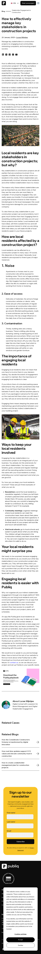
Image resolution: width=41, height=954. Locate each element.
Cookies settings (20, 934)
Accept (20, 939)
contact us (14, 662)
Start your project (28, 3)
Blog (3, 11)
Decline (20, 945)
